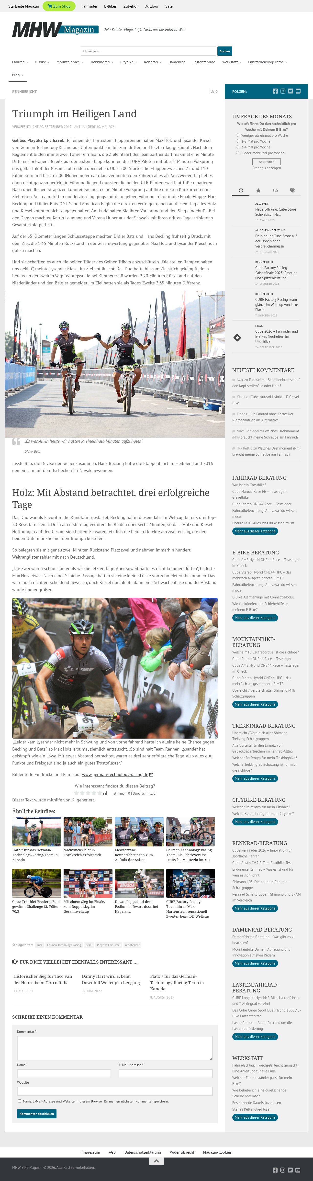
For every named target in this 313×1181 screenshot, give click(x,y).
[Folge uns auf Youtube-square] (298, 91)
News (259, 325)
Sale (169, 6)
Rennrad (151, 61)
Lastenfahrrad (203, 61)
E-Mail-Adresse (131, 1065)
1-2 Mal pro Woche (255, 141)
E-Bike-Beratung (255, 552)
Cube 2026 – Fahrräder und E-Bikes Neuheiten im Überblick (276, 336)
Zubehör (130, 6)
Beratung (278, 230)
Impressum (90, 1152)
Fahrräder (89, 6)
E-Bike (40, 61)
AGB (112, 1152)
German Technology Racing (64, 945)
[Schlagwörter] (292, 191)
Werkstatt (230, 61)
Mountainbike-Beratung (253, 642)
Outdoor (151, 6)
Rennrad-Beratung (259, 843)
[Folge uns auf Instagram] (283, 91)
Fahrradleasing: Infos (266, 61)
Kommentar (26, 1031)
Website (23, 1082)
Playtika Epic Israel (109, 945)
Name (22, 1065)
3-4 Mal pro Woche (255, 147)
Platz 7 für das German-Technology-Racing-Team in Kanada (177, 982)
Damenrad (177, 61)
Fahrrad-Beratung (259, 477)
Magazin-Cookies (217, 1152)
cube (40, 945)
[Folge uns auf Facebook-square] (275, 91)
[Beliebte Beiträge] (258, 191)
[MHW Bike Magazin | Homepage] (55, 29)
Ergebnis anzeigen (266, 168)
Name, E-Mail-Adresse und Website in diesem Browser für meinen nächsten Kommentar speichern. (96, 1101)
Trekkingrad (100, 61)
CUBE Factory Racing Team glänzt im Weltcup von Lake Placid (276, 304)
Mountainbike (68, 61)
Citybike (127, 61)
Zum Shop (61, 6)
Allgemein (262, 203)
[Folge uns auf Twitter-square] (290, 91)
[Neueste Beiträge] (240, 191)
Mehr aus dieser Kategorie (255, 531)
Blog (16, 74)
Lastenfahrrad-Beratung (255, 987)
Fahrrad (18, 61)
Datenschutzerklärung (142, 1152)
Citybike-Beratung (259, 799)
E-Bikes (110, 6)
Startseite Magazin (23, 6)
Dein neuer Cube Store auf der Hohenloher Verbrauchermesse (276, 241)
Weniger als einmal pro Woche (264, 135)
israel (89, 945)
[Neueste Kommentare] (275, 191)
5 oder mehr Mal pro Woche (262, 153)
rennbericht (132, 945)
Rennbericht (24, 91)
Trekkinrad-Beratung (264, 725)
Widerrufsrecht (182, 1152)
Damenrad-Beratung (262, 929)
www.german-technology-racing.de (115, 774)
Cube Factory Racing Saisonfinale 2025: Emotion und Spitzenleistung (276, 272)
